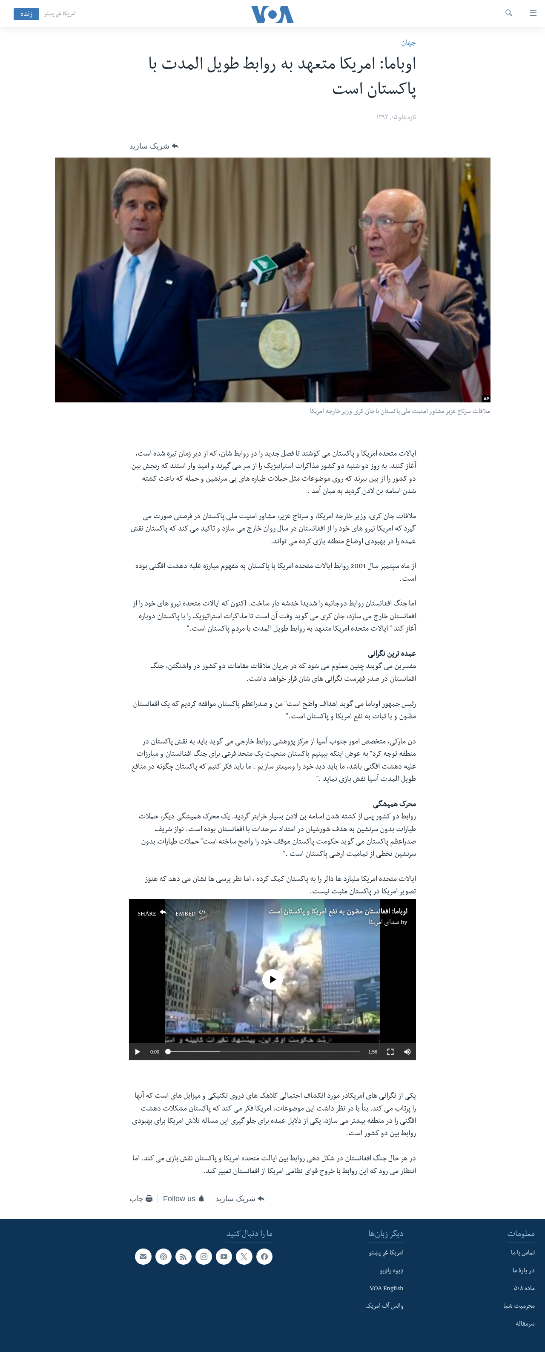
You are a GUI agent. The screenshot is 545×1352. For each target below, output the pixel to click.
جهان (408, 43)
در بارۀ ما (524, 1271)
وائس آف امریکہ (385, 1307)
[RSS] (183, 1257)
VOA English (387, 1289)
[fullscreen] (390, 1051)
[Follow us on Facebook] (264, 1257)
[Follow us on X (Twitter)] (244, 1257)
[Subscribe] (143, 1257)
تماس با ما (523, 1253)
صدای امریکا (384, 923)
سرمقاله (525, 1325)
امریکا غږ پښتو (59, 14)
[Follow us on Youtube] (224, 1257)
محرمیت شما (519, 1307)
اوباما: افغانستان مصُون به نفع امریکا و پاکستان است (337, 912)
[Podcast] (163, 1257)
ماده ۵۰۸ (524, 1289)
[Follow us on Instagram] (203, 1257)
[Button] (153, 146)
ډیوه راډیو (392, 1271)
